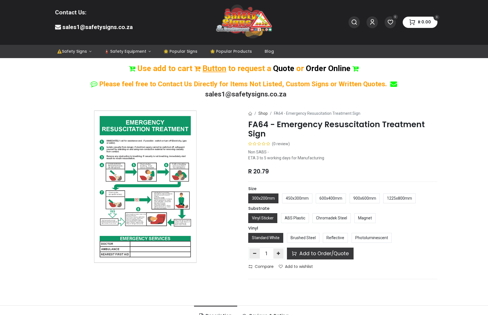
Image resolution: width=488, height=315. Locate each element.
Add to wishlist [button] (299, 266)
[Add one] (278, 253)
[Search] (354, 22)
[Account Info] (372, 22)
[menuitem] (74, 51)
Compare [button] (264, 266)
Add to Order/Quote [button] (323, 253)
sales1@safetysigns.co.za (97, 27)
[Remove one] (254, 253)
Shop (263, 113)
